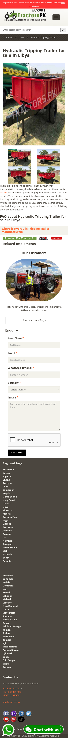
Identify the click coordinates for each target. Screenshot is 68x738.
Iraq (5, 589)
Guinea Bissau (11, 650)
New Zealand (10, 605)
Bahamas (8, 578)
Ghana (6, 479)
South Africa (10, 619)
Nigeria (7, 476)
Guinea (7, 666)
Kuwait (7, 592)
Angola (6, 493)
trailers (3, 192)
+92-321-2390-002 (12, 695)
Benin (6, 557)
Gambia (7, 561)
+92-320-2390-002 (12, 688)
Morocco (7, 510)
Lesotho (7, 602)
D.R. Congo (9, 660)
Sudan (6, 633)
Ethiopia (7, 554)
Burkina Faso (10, 517)
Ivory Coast (9, 500)
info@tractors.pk (11, 702)
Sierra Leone (10, 496)
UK (4, 537)
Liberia (6, 503)
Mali (5, 550)
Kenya (6, 473)
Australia (8, 575)
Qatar (6, 609)
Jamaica (7, 530)
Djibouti (7, 653)
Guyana (7, 534)
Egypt (6, 663)
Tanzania (8, 527)
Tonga (6, 623)
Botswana (8, 469)
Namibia (7, 540)
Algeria (7, 513)
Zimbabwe (8, 636)
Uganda (7, 523)
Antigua (7, 483)
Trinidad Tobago (12, 626)
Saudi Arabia (10, 547)
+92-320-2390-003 (12, 692)
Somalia (7, 616)
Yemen (7, 629)
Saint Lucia (9, 612)
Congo (6, 656)
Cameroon (8, 489)
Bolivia (6, 582)
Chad (5, 486)
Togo (5, 520)
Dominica (8, 585)
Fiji (4, 643)
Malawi (7, 599)
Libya (6, 506)
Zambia (7, 639)
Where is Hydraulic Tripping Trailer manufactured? (25, 230)
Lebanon (8, 595)
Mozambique (10, 646)
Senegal (7, 544)
